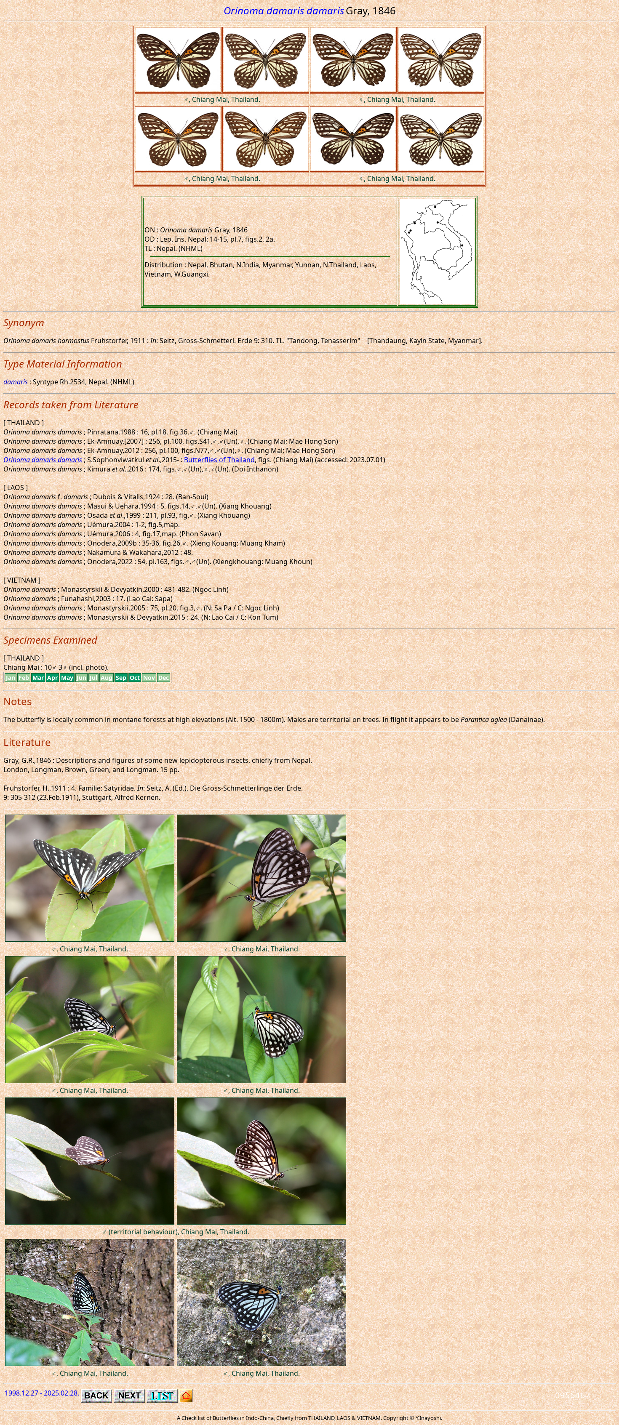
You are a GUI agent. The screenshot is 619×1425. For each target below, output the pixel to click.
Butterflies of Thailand (219, 459)
